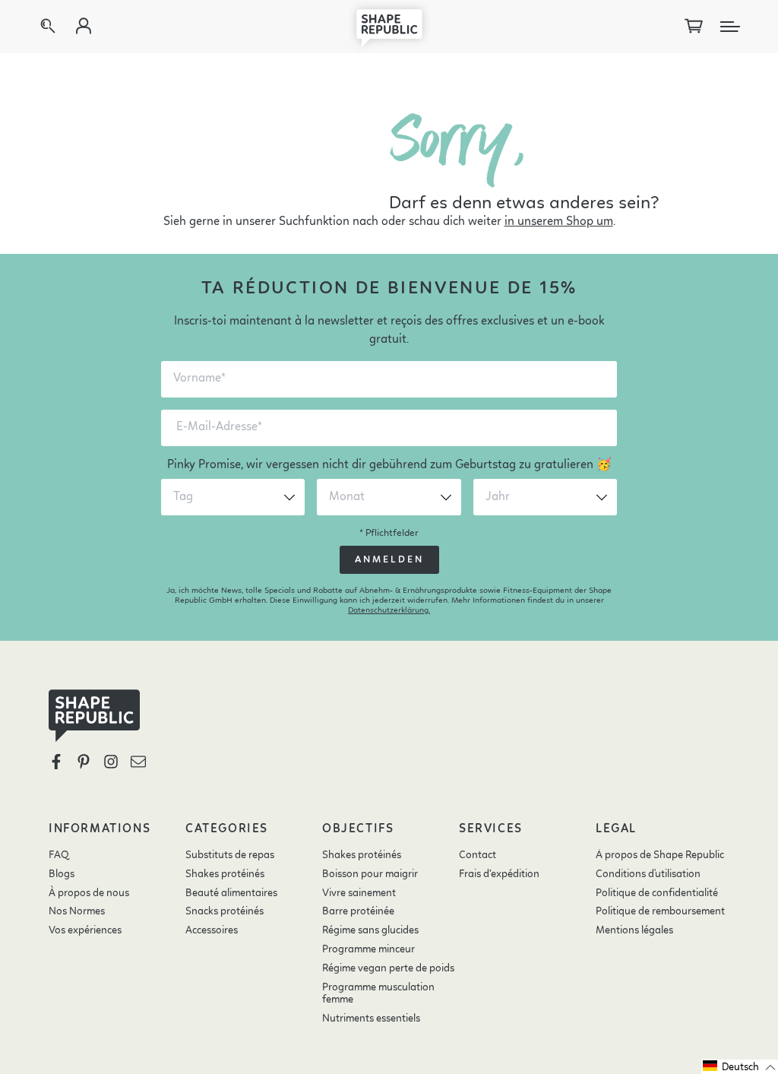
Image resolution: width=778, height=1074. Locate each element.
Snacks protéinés (224, 911)
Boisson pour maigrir (370, 874)
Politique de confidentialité (657, 893)
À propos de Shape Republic (660, 855)
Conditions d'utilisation (648, 874)
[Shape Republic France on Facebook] (56, 761)
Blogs (61, 874)
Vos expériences (85, 930)
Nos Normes (77, 911)
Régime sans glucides (370, 930)
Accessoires (211, 930)
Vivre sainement (359, 893)
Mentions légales (634, 930)
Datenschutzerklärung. (389, 611)
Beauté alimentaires (231, 893)
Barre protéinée (358, 911)
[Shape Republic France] (389, 26)
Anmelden (389, 560)
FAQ (59, 855)
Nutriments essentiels (371, 1018)
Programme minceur (368, 949)
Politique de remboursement (660, 911)
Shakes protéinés (224, 874)
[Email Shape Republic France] (138, 761)
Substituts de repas (229, 855)
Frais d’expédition (499, 874)
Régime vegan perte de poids (388, 968)
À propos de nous (89, 893)
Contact (477, 855)
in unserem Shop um (558, 222)
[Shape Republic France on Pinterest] (83, 761)
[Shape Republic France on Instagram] (111, 761)
